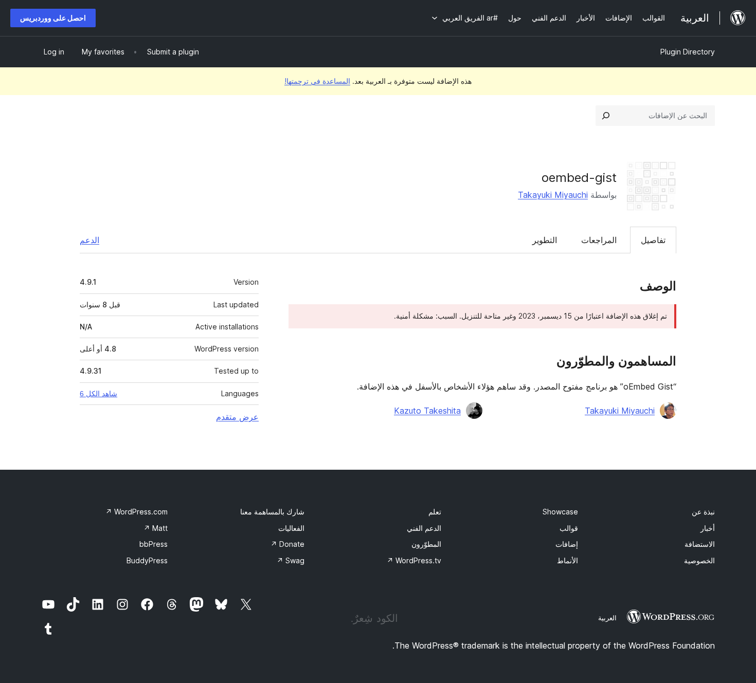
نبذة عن (703, 511)
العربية (607, 618)
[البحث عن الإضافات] (606, 115)
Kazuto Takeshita (427, 410)
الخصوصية (699, 560)
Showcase (560, 511)
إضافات (566, 544)
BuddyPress (147, 560)
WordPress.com (136, 511)
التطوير (544, 240)
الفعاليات (291, 528)
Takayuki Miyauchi (553, 195)
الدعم (89, 240)
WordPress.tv (414, 560)
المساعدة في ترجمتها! (317, 81)
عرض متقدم (237, 417)
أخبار (707, 528)
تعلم (434, 511)
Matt (155, 528)
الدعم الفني (424, 528)
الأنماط (567, 560)
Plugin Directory (687, 51)
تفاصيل (653, 240)
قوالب (569, 528)
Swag (290, 560)
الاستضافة (700, 544)
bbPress (153, 544)
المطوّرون (426, 544)
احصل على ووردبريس (53, 17)
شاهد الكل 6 (98, 394)
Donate (287, 544)
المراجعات (599, 240)
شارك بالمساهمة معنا (272, 511)
